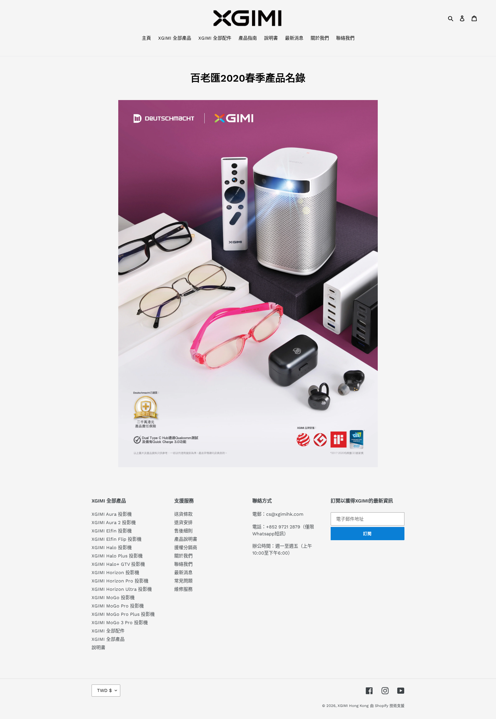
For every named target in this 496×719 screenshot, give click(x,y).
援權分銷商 (185, 547)
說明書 (98, 647)
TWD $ (104, 690)
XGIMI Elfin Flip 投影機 (117, 539)
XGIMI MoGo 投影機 (113, 597)
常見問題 (183, 581)
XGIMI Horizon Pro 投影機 (120, 581)
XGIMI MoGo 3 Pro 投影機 (120, 622)
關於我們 (183, 556)
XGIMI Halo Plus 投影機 (117, 556)
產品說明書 (185, 539)
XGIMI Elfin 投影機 (112, 531)
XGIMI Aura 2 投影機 (114, 522)
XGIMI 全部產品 (108, 639)
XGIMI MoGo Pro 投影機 (118, 606)
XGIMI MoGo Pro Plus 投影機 (123, 614)
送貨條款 (183, 514)
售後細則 (183, 531)
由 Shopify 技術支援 (387, 705)
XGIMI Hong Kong (353, 705)
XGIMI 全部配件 (108, 631)
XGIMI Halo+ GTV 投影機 (118, 564)
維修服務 (183, 589)
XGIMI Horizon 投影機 (115, 572)
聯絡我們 (183, 564)
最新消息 (183, 572)
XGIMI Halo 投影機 (112, 547)
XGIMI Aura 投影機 (112, 514)
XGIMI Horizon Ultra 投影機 (122, 589)
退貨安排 (183, 522)
